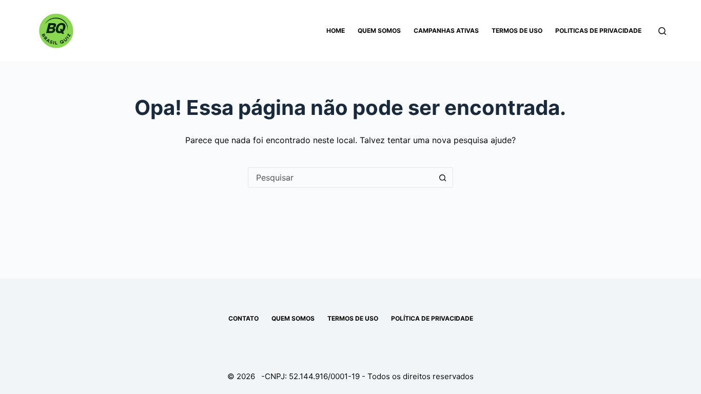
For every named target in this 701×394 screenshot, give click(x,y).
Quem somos (379, 30)
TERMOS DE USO (352, 318)
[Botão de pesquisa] (443, 177)
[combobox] (340, 177)
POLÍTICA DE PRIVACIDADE (432, 318)
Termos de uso (517, 30)
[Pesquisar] (662, 31)
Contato (243, 318)
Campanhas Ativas (446, 30)
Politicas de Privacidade (598, 30)
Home (335, 30)
